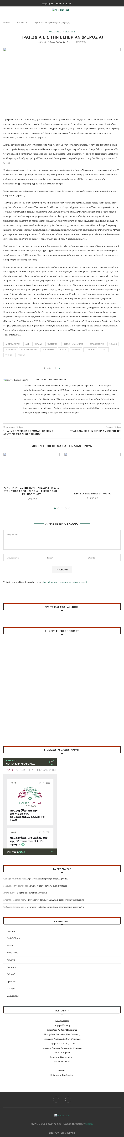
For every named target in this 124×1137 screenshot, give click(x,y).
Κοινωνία (11, 959)
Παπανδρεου (49, 349)
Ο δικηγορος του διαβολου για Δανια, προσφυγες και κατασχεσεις (54, 899)
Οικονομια (55, 32)
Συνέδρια (11, 988)
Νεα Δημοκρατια (29, 349)
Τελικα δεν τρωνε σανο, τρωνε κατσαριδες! (48, 885)
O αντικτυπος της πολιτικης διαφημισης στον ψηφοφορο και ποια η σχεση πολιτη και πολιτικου (31, 491)
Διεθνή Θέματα (14, 938)
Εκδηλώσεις (12, 952)
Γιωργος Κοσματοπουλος (49, 379)
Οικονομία (22, 22)
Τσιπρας (21, 355)
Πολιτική (11, 974)
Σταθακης (90, 349)
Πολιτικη (70, 32)
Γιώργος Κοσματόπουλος (59, 42)
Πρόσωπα (11, 981)
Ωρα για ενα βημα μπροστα (92, 493)
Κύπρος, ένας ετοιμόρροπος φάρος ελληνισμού (46, 878)
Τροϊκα (8, 355)
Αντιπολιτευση (12, 344)
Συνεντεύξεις (13, 995)
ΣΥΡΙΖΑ (103, 349)
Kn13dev (89, 1123)
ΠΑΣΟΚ (63, 349)
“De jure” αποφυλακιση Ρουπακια (31, 892)
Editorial (11, 930)
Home (6, 22)
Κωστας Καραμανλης (73, 344)
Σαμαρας (76, 349)
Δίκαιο (10, 945)
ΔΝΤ (27, 344)
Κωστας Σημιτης (96, 344)
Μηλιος (113, 344)
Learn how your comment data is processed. (65, 582)
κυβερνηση (52, 344)
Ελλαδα (38, 344)
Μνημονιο (10, 349)
